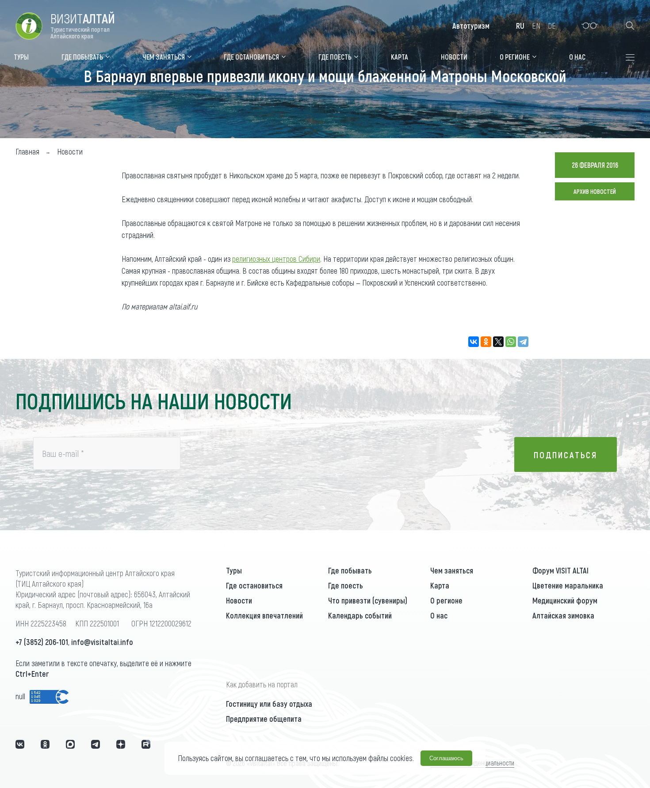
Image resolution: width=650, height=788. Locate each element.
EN (536, 25)
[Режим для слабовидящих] (589, 25)
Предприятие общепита (264, 719)
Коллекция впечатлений (264, 615)
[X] (498, 341)
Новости (239, 600)
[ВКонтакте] (473, 341)
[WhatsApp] (510, 341)
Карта (439, 585)
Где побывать (350, 570)
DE (552, 25)
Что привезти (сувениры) (367, 600)
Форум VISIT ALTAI (560, 570)
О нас (438, 615)
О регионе (446, 600)
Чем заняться (451, 570)
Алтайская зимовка (563, 615)
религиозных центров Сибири (276, 259)
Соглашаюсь (446, 758)
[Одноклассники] (486, 341)
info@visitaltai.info (102, 642)
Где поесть (345, 585)
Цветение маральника (567, 585)
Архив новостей (595, 191)
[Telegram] (523, 341)
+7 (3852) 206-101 (41, 642)
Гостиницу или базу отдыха (269, 704)
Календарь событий (360, 615)
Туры (234, 570)
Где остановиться (254, 585)
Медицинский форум (564, 600)
